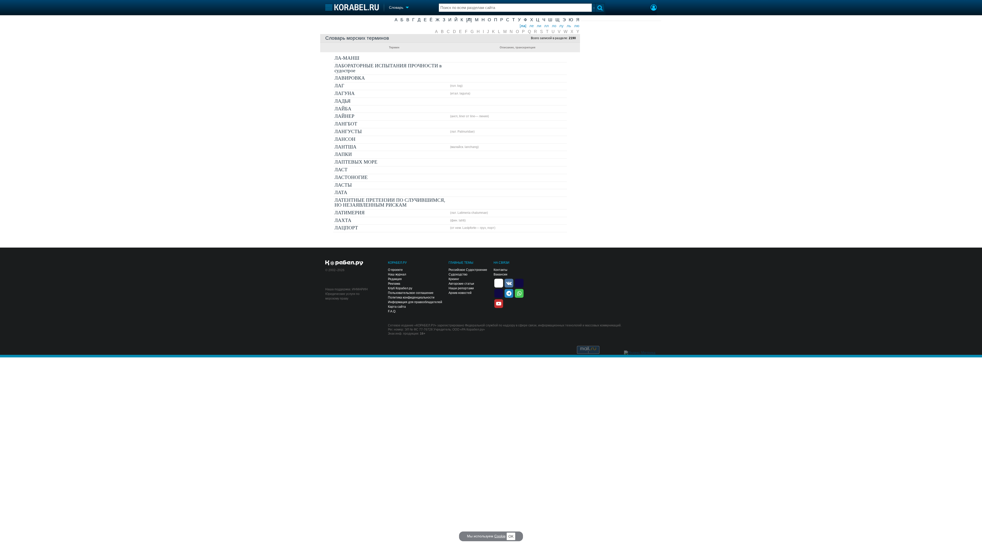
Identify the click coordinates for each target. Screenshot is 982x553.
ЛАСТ (341, 169)
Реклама (394, 283)
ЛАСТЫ (343, 185)
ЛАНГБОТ (345, 123)
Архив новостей (460, 293)
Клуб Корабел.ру (400, 288)
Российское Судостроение (468, 270)
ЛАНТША (345, 147)
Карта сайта (397, 307)
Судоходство (458, 274)
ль (569, 26)
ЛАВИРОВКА (349, 78)
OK (511, 536)
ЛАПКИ (343, 154)
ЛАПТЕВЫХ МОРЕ (355, 162)
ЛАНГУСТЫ (348, 131)
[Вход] (654, 8)
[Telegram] (509, 293)
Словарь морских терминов (357, 38)
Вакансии (500, 274)
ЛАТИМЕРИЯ (349, 212)
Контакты (500, 270)
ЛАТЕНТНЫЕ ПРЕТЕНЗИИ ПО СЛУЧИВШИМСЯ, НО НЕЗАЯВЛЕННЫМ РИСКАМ (389, 202)
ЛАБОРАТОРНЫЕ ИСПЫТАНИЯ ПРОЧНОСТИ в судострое (388, 68)
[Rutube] (519, 282)
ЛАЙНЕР (344, 116)
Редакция (395, 279)
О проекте (395, 270)
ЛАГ (339, 85)
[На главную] (352, 7)
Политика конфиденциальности (411, 297)
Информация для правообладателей (415, 302)
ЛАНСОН (344, 139)
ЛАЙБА (342, 108)
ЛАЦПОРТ (346, 227)
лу (561, 26)
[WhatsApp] (519, 293)
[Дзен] (499, 282)
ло (554, 26)
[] (469, 19)
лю (576, 26)
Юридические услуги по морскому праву (342, 296)
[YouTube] (499, 303)
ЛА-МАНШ (346, 58)
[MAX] (499, 293)
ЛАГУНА (344, 93)
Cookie (500, 536)
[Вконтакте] (509, 282)
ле (531, 26)
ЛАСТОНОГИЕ (351, 177)
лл (546, 26)
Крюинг (454, 279)
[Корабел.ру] (344, 263)
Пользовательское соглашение (410, 293)
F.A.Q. (392, 311)
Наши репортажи (461, 288)
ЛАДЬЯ (342, 101)
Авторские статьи (461, 283)
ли (539, 26)
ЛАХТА (342, 220)
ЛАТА (340, 192)
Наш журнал (397, 274)
